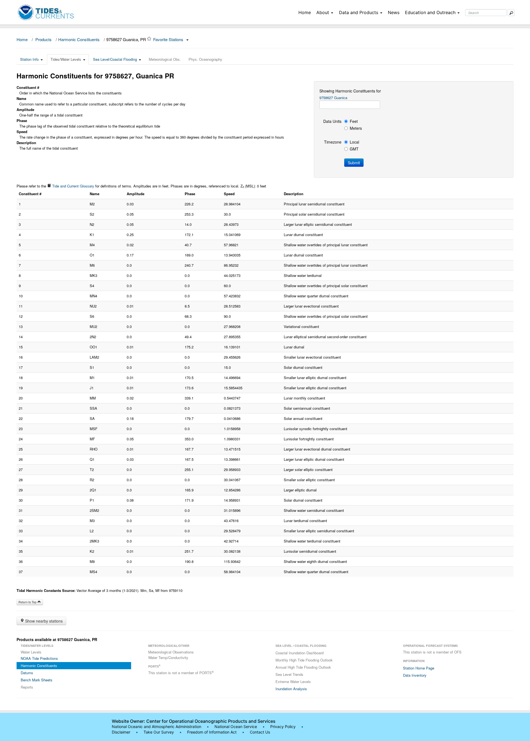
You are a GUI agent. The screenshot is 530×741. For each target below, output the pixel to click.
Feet (354, 121)
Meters (356, 128)
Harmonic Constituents (79, 39)
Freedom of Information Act (212, 732)
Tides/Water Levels (66, 59)
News (393, 12)
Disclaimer (121, 732)
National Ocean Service (235, 726)
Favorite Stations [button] (168, 39)
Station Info (29, 59)
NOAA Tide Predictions (39, 658)
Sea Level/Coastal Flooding (115, 59)
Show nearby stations (43, 621)
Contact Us (260, 732)
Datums (27, 672)
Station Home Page (418, 668)
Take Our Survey (159, 732)
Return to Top (27, 602)
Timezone (332, 142)
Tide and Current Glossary (72, 186)
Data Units (332, 121)
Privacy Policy (283, 726)
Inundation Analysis (291, 688)
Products (43, 39)
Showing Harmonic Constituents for (350, 91)
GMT (354, 149)
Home (304, 12)
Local (354, 142)
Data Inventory (414, 675)
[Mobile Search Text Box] (511, 12)
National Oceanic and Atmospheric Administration (156, 726)
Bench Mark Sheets (36, 679)
